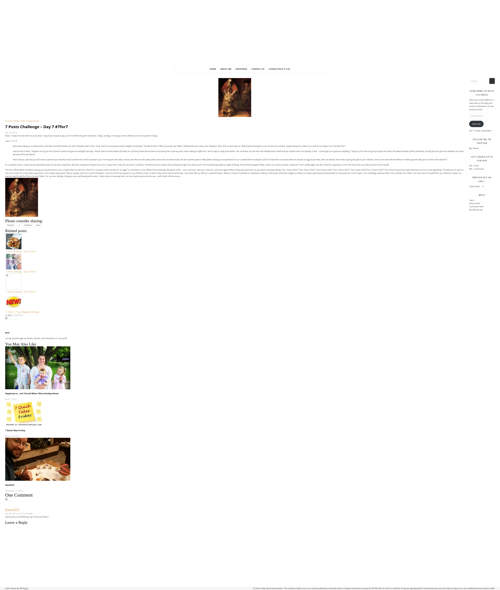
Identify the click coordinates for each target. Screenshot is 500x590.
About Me (225, 69)
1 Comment (17, 315)
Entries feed (474, 203)
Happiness (241, 69)
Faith (23, 121)
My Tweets (474, 148)
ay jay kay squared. (250, 30)
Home (213, 69)
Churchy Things (12, 121)
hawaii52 (12, 510)
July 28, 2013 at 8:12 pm (16, 513)
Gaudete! (9, 485)
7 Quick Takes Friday (15, 430)
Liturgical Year (33, 121)
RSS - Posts (474, 165)
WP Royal (24, 588)
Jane (10, 315)
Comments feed (476, 206)
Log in (472, 200)
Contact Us (257, 69)
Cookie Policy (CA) (279, 69)
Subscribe (476, 124)
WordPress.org (475, 209)
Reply (30, 513)
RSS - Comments (476, 169)
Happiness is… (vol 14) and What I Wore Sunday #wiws (31, 393)
